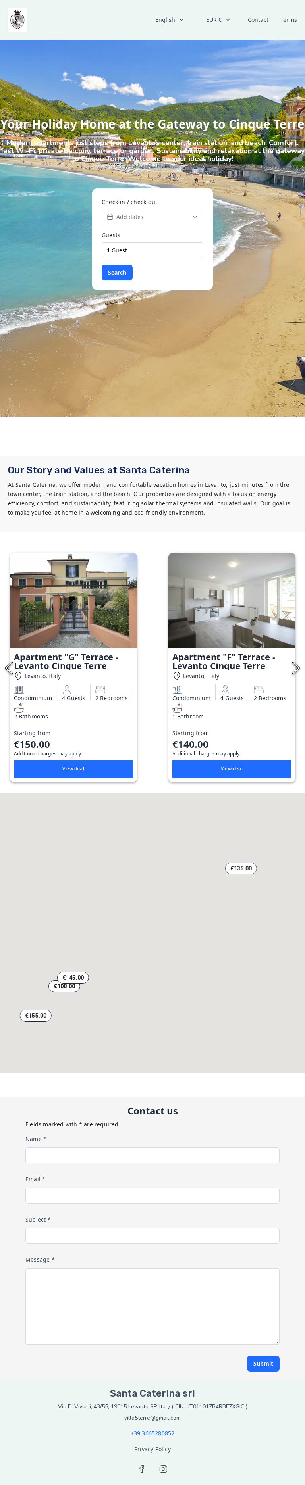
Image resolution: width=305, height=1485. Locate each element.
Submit (263, 1363)
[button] (64, 986)
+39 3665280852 (153, 1433)
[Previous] (9, 668)
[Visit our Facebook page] (142, 1469)
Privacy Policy (152, 1449)
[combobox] (170, 20)
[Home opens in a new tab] (17, 20)
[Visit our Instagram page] (163, 1469)
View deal (73, 768)
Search (117, 272)
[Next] (296, 668)
